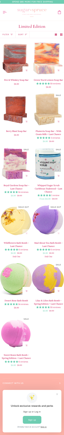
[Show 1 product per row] (56, 34)
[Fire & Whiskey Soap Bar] (16, 58)
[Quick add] (58, 176)
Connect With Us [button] (13, 383)
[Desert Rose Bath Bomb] (16, 278)
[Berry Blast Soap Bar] (16, 109)
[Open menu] (7, 12)
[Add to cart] (26, 70)
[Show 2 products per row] (61, 34)
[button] (43, 83)
